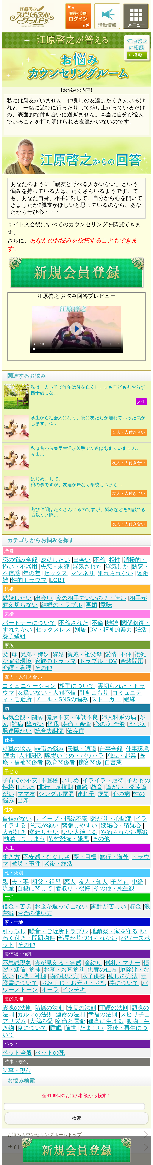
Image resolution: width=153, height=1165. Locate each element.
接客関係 (89, 762)
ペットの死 (50, 1052)
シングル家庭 (56, 794)
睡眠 (56, 1028)
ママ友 (26, 794)
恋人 (70, 881)
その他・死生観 (114, 888)
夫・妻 (20, 881)
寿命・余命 (76, 724)
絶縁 (129, 699)
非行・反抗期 (55, 787)
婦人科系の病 (118, 717)
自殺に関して (34, 888)
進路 (82, 787)
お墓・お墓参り (64, 969)
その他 (43, 667)
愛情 (111, 654)
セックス (56, 573)
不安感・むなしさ (46, 857)
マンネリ (83, 573)
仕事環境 (137, 749)
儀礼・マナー (122, 962)
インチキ (74, 989)
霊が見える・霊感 (58, 962)
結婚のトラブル (61, 604)
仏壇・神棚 (31, 976)
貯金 (135, 906)
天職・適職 (81, 749)
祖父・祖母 (46, 881)
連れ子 (86, 794)
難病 (17, 724)
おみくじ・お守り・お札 (73, 983)
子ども (120, 881)
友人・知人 (93, 881)
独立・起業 (121, 755)
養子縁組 (14, 636)
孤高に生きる (106, 1021)
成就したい (55, 559)
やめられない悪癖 (124, 832)
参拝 (34, 969)
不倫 (100, 559)
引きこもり (94, 692)
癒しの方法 (123, 976)
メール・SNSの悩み (61, 699)
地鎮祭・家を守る (114, 931)
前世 (70, 1028)
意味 (106, 604)
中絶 (137, 881)
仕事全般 (111, 749)
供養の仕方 (102, 969)
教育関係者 (60, 762)
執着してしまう (24, 838)
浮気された (87, 566)
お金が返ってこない (61, 906)
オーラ (50, 989)
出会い (82, 559)
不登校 (49, 780)
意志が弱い (44, 825)
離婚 (112, 623)
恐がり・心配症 (111, 818)
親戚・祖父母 (84, 654)
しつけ (26, 787)
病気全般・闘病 (22, 717)
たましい (92, 1028)
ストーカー (106, 699)
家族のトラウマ (55, 661)
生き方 (11, 857)
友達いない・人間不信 (47, 692)
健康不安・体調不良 (72, 717)
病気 (103, 794)
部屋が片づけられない (87, 938)
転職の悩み (49, 749)
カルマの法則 (35, 1014)
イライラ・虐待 (103, 780)
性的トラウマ (29, 580)
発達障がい (17, 730)
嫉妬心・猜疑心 (121, 825)
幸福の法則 (102, 1014)
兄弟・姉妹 (34, 654)
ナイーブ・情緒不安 (61, 818)
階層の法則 (49, 1007)
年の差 (31, 573)
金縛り (93, 962)
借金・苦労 (16, 906)
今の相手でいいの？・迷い (91, 598)
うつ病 (137, 724)
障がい (35, 724)
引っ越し (14, 931)
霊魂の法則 (17, 1007)
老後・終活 (58, 863)
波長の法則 (81, 1007)
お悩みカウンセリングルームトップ (44, 1134)
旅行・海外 (114, 857)
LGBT (57, 580)
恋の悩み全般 (20, 559)
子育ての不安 (20, 780)
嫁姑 (58, 654)
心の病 (121, 794)
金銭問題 (131, 661)
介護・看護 (16, 667)
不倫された (73, 623)
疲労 (9, 755)
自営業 (113, 762)
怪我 (53, 724)
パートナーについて (29, 623)
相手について (77, 686)
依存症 (75, 730)
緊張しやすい (79, 825)
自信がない (17, 818)
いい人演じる (79, 832)
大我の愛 (41, 1021)
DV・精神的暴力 (110, 629)
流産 (8, 888)
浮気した (117, 566)
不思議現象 (16, 962)
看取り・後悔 (73, 888)
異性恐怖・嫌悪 (69, 838)
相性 (114, 559)
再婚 (91, 604)
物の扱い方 (64, 976)
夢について (124, 983)
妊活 (141, 629)
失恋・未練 (54, 566)
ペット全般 (17, 1052)
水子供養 (93, 976)
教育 (96, 787)
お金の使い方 (34, 913)
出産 (23, 800)
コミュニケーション (29, 686)
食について (32, 1028)
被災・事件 (26, 863)
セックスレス (53, 629)
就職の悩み (17, 749)
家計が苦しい (108, 906)
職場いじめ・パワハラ (74, 755)
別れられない (115, 573)
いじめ (70, 780)
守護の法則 (113, 1007)
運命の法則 (70, 1014)
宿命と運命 (70, 1021)
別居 (80, 629)
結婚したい (17, 598)
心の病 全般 (109, 724)
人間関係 (30, 755)
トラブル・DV (98, 661)
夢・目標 (84, 857)
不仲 (125, 654)
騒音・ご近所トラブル (58, 931)
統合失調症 (49, 730)
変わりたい (44, 832)
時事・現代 (16, 1070)
